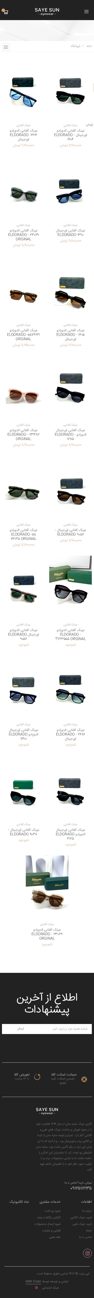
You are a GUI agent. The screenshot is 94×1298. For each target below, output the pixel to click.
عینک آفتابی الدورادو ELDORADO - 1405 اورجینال (70, 335)
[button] (5, 12)
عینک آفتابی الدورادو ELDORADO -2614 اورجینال (23, 135)
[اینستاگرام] (87, 1253)
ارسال (20, 1028)
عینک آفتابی (71, 125)
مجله (89, 1230)
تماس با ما (85, 1237)
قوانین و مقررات (51, 1230)
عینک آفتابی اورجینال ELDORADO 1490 (70, 233)
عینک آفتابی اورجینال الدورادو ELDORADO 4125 (70, 834)
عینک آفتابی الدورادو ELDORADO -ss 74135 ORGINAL (23, 535)
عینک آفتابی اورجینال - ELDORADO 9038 (23, 832)
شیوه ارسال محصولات (47, 1224)
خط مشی (55, 1237)
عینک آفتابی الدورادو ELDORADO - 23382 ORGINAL (23, 435)
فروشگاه (75, 46)
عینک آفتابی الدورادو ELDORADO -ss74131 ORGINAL (23, 335)
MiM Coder (33, 1281)
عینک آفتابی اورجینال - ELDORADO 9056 (70, 532)
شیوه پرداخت (52, 1211)
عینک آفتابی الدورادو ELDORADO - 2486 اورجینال (70, 734)
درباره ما (87, 1211)
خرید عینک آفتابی (81, 1217)
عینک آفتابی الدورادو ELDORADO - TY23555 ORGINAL (70, 635)
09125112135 (81, 1188)
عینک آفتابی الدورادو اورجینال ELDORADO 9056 (23, 635)
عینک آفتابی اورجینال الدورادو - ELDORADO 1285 (70, 435)
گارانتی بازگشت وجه (49, 1217)
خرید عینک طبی (82, 1224)
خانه (89, 46)
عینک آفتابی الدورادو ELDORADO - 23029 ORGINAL (23, 235)
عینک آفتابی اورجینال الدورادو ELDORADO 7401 (23, 734)
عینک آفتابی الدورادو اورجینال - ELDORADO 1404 (70, 135)
